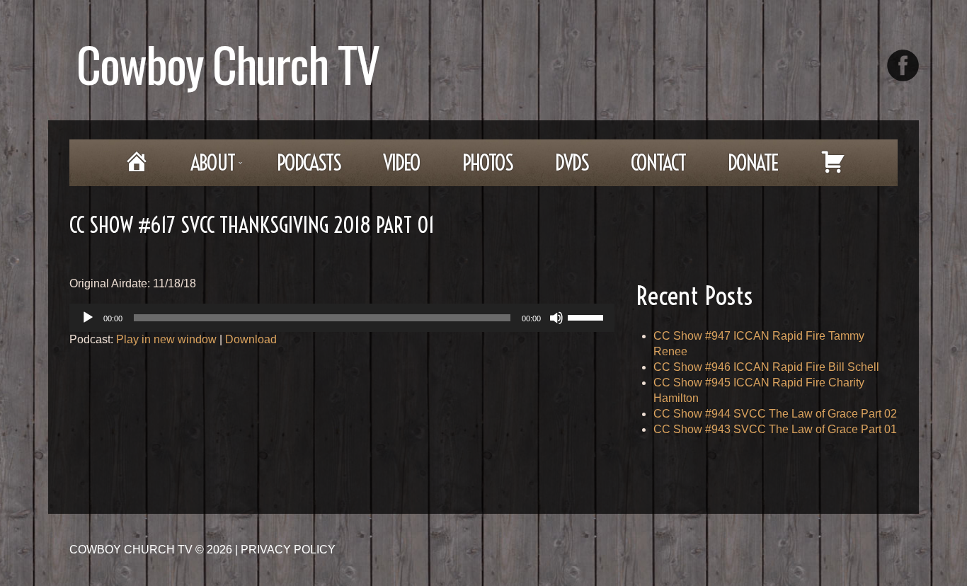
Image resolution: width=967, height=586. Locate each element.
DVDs (571, 162)
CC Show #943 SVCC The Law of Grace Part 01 (775, 429)
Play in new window (166, 339)
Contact (658, 162)
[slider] (587, 316)
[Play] (88, 318)
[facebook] (903, 65)
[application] (341, 318)
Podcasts (309, 162)
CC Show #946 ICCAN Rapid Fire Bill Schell (766, 367)
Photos (487, 162)
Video (401, 162)
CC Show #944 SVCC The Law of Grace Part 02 (775, 414)
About (202, 167)
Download (251, 339)
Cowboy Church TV (227, 63)
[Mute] (556, 318)
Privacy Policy (288, 550)
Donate (753, 162)
